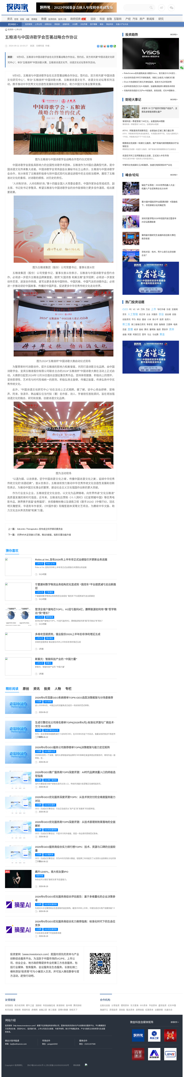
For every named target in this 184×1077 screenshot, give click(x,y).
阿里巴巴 (137, 334)
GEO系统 (48, 702)
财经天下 (73, 1010)
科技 (102, 19)
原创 (26, 688)
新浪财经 (60, 1005)
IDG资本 (143, 1005)
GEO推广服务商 (50, 780)
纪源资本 (149, 1010)
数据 (43, 19)
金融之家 (43, 1010)
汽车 (135, 19)
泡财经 (39, 1005)
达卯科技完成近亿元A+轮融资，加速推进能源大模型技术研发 (149, 86)
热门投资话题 (134, 302)
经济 (136, 329)
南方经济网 (20, 1005)
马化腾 (155, 334)
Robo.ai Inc (50, 564)
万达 (148, 309)
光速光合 (168, 1010)
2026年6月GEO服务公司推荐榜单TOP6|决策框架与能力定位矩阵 (72, 747)
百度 (124, 329)
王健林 (169, 324)
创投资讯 (126, 319)
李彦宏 (150, 324)
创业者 (168, 314)
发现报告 (9, 1005)
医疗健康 (93, 24)
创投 (22, 19)
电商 (175, 324)
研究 (161, 19)
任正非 (142, 314)
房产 (142, 19)
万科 (143, 309)
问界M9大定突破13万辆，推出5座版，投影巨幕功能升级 (44, 534)
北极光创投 (105, 1005)
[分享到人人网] (111, 46)
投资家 (10, 30)
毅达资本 (130, 1010)
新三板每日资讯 (138, 324)
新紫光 (48, 663)
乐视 (168, 309)
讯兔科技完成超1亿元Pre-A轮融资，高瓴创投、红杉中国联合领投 (151, 90)
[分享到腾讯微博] (108, 46)
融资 (159, 329)
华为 (134, 319)
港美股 (34, 19)
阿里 (130, 334)
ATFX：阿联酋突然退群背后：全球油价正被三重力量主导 (148, 130)
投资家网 (28, 24)
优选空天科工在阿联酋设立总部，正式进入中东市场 (145, 155)
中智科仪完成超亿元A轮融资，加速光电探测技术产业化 (147, 165)
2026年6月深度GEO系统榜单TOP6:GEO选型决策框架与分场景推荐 (74, 697)
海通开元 (104, 1010)
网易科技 (26, 1010)
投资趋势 (131, 34)
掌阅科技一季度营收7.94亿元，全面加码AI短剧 (143, 121)
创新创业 (48, 24)
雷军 (144, 334)
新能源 (57, 24)
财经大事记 (133, 99)
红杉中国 (172, 1005)
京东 (124, 314)
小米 (149, 319)
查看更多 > (175, 1022)
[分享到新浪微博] (105, 46)
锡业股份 (49, 638)
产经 (128, 19)
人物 (58, 688)
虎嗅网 (34, 1010)
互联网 (117, 19)
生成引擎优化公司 (51, 730)
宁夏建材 (49, 592)
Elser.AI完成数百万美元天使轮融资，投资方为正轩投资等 (148, 82)
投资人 (168, 319)
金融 (109, 19)
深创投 (122, 1010)
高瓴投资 (113, 1010)
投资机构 (52, 19)
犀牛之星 (30, 1005)
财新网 (18, 1010)
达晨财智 (159, 1010)
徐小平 (155, 319)
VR (138, 309)
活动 (93, 19)
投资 (47, 688)
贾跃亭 (165, 329)
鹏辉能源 (49, 617)
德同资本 (125, 1005)
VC (134, 309)
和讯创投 (9, 1010)
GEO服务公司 (49, 751)
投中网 (69, 1005)
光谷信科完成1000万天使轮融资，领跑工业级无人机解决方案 (149, 77)
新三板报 (52, 1010)
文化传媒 (83, 24)
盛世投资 (162, 1005)
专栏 (68, 688)
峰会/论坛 (132, 175)
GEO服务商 (48, 855)
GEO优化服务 (49, 805)
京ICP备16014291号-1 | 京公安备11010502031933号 (48, 1065)
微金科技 (109, 24)
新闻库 (150, 19)
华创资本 (153, 1005)
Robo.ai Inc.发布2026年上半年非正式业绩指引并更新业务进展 (71, 559)
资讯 (9, 19)
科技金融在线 (49, 1005)
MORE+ (174, 34)
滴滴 (156, 324)
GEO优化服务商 (50, 830)
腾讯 (146, 329)
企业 (148, 314)
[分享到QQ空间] (101, 46)
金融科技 (66, 24)
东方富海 (134, 1005)
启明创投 (140, 1010)
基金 (144, 319)
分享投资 (115, 1005)
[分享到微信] (115, 46)
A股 (27, 19)
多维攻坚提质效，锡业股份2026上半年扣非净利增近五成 (67, 634)
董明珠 (153, 329)
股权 (141, 329)
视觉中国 (39, 876)
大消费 (74, 24)
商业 (139, 319)
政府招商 (75, 19)
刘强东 (155, 314)
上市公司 (38, 24)
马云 (149, 334)
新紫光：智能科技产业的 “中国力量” (56, 659)
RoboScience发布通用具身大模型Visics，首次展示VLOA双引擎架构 (152, 73)
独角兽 (162, 324)
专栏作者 (161, 309)
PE (130, 309)
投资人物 (62, 19)
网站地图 (76, 1065)
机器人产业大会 (122, 24)
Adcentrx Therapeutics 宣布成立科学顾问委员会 (40, 529)
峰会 (101, 24)
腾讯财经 (77, 1005)
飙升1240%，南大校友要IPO (51, 871)
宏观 (16, 19)
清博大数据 (63, 1010)
